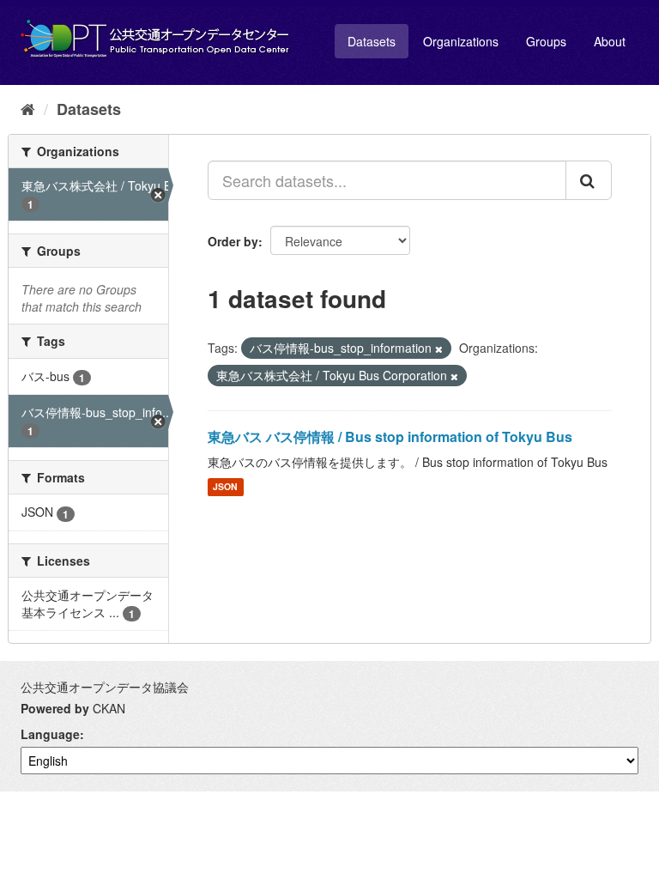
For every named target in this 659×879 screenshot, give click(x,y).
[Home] (28, 108)
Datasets (372, 41)
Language (50, 734)
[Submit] (588, 180)
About (610, 41)
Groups (546, 41)
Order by (233, 241)
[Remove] (439, 348)
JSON (225, 487)
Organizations (461, 41)
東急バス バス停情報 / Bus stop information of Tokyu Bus (390, 436)
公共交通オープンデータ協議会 (105, 686)
